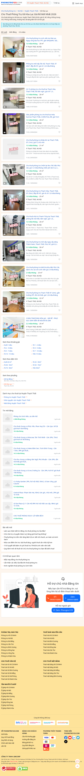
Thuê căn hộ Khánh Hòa (9, 679)
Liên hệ (3, 746)
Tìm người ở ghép (8, 684)
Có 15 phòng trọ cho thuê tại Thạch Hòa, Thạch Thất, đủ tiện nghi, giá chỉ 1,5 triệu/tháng (41, 90)
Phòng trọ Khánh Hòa (8, 656)
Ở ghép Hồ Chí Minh (8, 687)
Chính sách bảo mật (7, 743)
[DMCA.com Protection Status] (22, 768)
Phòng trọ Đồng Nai (7, 650)
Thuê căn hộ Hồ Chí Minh (9, 664)
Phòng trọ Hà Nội (7, 638)
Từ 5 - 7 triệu (8, 351)
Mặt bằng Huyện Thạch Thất (14, 403)
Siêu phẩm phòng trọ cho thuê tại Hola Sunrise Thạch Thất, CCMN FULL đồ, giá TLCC (42, 116)
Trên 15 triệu (37, 354)
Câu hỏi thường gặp (28, 736)
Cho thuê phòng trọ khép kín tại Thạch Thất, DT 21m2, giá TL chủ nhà (42, 141)
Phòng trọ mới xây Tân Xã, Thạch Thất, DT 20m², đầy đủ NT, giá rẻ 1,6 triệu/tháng (41, 65)
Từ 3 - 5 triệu (37, 348)
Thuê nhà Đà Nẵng (49, 644)
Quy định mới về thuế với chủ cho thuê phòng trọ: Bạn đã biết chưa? (29, 549)
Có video (22, 32)
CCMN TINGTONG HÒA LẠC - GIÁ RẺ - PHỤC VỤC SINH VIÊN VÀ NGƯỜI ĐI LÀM (42, 319)
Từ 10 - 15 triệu (9, 354)
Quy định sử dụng (7, 740)
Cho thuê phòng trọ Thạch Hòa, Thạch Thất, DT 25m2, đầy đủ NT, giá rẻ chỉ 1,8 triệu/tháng (43, 192)
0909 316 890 (13, 761)
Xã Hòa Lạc (8, 384)
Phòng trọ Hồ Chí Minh (8, 635)
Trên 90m (36, 368)
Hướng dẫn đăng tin (29, 739)
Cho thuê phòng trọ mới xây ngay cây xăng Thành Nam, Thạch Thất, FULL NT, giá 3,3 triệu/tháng (42, 243)
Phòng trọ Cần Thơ (7, 644)
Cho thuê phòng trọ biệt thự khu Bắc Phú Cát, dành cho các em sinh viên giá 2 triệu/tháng (43, 268)
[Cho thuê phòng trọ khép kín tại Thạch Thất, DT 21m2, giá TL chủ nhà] (14, 149)
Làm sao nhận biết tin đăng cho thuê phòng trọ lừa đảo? (25, 531)
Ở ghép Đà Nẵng (6, 693)
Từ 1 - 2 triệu (37, 345)
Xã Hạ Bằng (8, 379)
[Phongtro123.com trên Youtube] (70, 739)
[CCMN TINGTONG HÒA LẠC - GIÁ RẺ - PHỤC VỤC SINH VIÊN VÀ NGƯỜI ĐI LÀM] (14, 327)
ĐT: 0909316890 (55, 598)
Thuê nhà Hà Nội (48, 638)
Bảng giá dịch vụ (27, 742)
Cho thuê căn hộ (8, 661)
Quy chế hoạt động (7, 737)
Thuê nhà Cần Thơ (49, 650)
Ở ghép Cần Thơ (6, 699)
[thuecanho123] (49, 722)
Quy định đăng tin (28, 745)
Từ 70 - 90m (8, 368)
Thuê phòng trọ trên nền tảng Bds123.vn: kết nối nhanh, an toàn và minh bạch (31, 538)
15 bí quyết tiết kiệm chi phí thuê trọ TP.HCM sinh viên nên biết (27, 546)
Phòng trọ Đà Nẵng (7, 641)
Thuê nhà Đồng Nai (49, 647)
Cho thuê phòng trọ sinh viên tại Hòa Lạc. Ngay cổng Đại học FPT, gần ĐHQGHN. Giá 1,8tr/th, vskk (41, 39)
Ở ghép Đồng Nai (7, 702)
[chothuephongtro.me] (63, 722)
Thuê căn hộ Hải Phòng (9, 676)
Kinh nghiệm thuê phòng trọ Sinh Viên (18, 566)
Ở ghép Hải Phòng (7, 705)
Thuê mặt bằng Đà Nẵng (51, 670)
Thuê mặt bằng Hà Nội (50, 667)
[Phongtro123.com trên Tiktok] (65, 743)
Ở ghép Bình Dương (8, 696)
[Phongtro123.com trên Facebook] (65, 739)
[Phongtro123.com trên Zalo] (74, 739)
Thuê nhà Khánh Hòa (50, 653)
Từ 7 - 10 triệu (37, 351)
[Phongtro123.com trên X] (78, 739)
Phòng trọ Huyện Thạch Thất (14, 397)
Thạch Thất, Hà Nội (35, 47)
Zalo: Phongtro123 (64, 610)
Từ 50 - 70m (37, 365)
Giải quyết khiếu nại (28, 748)
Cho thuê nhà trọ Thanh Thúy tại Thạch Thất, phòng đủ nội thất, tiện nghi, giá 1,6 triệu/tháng (42, 217)
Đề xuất (4, 32)
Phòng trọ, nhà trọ (9, 632)
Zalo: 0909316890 (72, 598)
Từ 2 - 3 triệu (8, 348)
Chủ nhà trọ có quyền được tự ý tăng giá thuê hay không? (25, 534)
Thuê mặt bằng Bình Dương (52, 676)
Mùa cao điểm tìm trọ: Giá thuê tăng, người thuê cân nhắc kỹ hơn (28, 542)
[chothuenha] (35, 722)
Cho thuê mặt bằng (51, 661)
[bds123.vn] (21, 722)
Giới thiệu (4, 734)
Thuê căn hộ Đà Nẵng (8, 673)
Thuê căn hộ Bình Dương (9, 670)
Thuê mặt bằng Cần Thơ (51, 673)
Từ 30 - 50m (8, 365)
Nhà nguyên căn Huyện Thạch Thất (17, 400)
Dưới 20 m (8, 362)
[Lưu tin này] (59, 55)
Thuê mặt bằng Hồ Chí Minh (52, 664)
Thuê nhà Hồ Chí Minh (50, 635)
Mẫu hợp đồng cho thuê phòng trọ (17, 560)
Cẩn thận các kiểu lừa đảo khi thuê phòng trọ (20, 563)
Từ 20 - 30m (37, 362)
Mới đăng (13, 32)
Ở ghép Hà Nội (6, 690)
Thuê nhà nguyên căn (52, 632)
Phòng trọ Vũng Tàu (7, 653)
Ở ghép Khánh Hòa (7, 708)
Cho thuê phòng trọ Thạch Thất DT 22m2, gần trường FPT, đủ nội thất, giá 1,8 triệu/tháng (43, 294)
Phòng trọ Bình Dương (8, 647)
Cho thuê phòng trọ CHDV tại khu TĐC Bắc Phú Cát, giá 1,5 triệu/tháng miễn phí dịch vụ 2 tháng (43, 166)
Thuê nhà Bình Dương (50, 641)
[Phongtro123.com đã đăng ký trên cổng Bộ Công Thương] (8, 768)
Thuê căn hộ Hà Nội (7, 667)
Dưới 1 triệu (8, 345)
